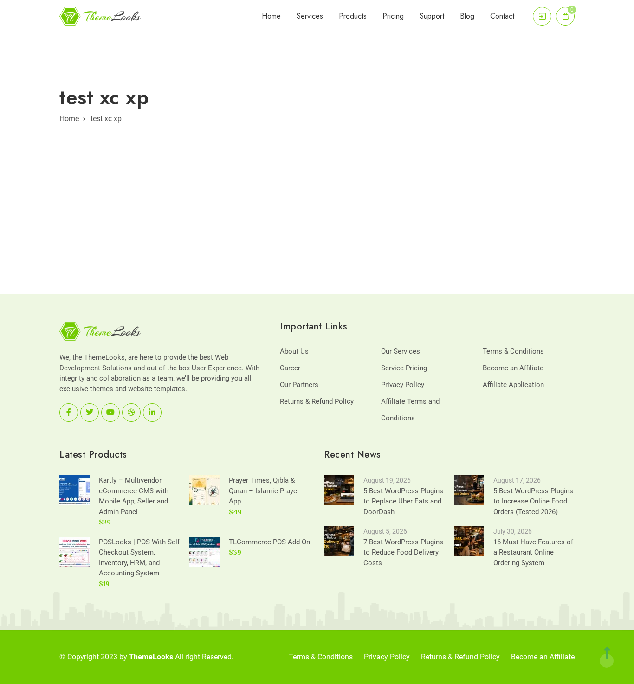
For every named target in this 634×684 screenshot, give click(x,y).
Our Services (400, 351)
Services (310, 16)
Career (290, 368)
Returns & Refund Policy (317, 401)
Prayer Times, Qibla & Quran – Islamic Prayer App (264, 490)
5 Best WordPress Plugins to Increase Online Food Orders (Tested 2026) (533, 501)
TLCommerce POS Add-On (269, 542)
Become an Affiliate (513, 368)
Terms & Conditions (513, 351)
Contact (502, 16)
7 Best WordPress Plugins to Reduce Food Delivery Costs (403, 552)
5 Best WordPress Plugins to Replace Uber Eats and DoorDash (403, 501)
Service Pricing (404, 368)
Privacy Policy (402, 385)
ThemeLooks (151, 656)
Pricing (393, 16)
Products (353, 16)
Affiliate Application (513, 385)
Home (271, 16)
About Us (294, 351)
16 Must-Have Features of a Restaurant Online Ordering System (533, 552)
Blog (467, 16)
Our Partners (299, 385)
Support (432, 16)
